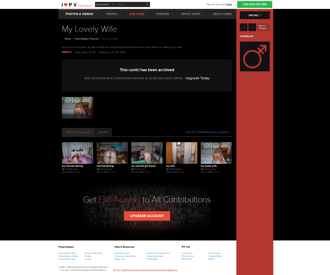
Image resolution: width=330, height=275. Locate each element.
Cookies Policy (215, 256)
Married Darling (105, 166)
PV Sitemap (152, 259)
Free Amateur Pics (66, 253)
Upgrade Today (197, 78)
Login (229, 4)
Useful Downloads (155, 256)
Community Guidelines (125, 256)
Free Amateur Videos (68, 256)
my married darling (72, 166)
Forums (88, 259)
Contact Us (187, 253)
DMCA (211, 259)
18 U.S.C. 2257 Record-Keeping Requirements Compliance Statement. (145, 270)
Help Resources (122, 253)
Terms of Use (214, 253)
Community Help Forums (158, 253)
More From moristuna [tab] (78, 132)
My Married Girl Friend (143, 166)
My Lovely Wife (209, 166)
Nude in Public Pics (93, 253)
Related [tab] (103, 132)
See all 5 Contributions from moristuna (207, 132)
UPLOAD (254, 15)
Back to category (263, 27)
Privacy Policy (188, 256)
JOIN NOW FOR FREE (255, 4)
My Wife (170, 166)
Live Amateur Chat (66, 259)
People (88, 256)
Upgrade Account (147, 216)
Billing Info (187, 259)
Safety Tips (120, 259)
